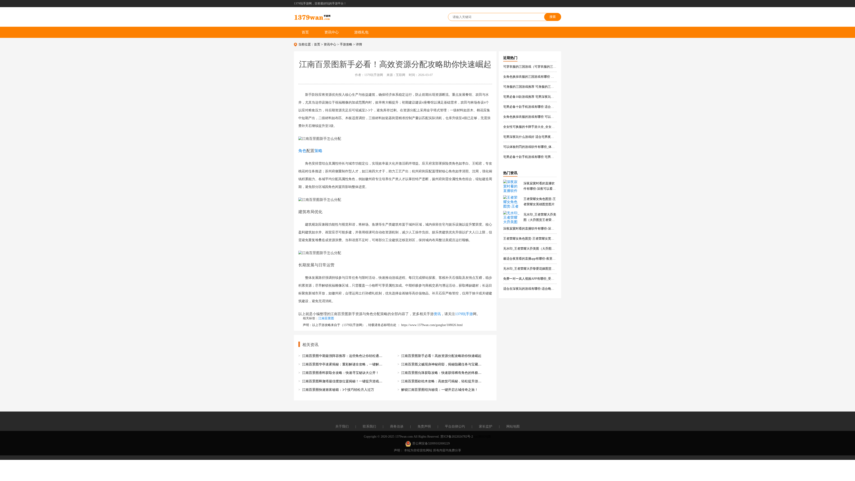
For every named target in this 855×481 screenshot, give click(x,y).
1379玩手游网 (352, 325)
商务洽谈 (396, 426)
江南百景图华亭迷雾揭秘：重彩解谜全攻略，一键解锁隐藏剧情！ (343, 364)
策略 (318, 150)
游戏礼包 (361, 32)
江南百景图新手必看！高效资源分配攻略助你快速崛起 (441, 356)
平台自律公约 (455, 426)
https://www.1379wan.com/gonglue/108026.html (432, 325)
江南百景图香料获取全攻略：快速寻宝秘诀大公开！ (340, 373)
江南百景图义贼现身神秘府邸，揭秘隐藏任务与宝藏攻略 (442, 364)
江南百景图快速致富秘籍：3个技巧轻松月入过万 (338, 389)
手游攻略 (346, 44)
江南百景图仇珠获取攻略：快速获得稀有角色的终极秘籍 (442, 373)
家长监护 (485, 426)
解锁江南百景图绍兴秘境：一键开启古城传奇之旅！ (439, 389)
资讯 (437, 314)
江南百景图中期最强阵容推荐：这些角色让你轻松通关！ (343, 356)
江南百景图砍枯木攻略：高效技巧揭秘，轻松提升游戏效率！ (442, 381)
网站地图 (513, 426)
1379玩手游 (464, 314)
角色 (302, 150)
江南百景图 (326, 318)
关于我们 (342, 426)
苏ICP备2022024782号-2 (456, 436)
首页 (305, 32)
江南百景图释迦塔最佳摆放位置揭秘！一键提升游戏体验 (343, 381)
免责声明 (424, 426)
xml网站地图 (482, 436)
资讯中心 (331, 32)
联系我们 (369, 426)
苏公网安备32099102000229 (431, 443)
